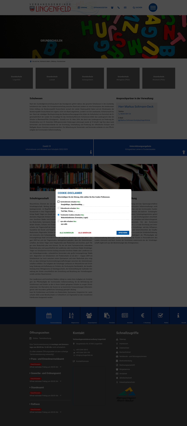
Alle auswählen (67, 233)
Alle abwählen (84, 233)
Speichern (122, 233)
